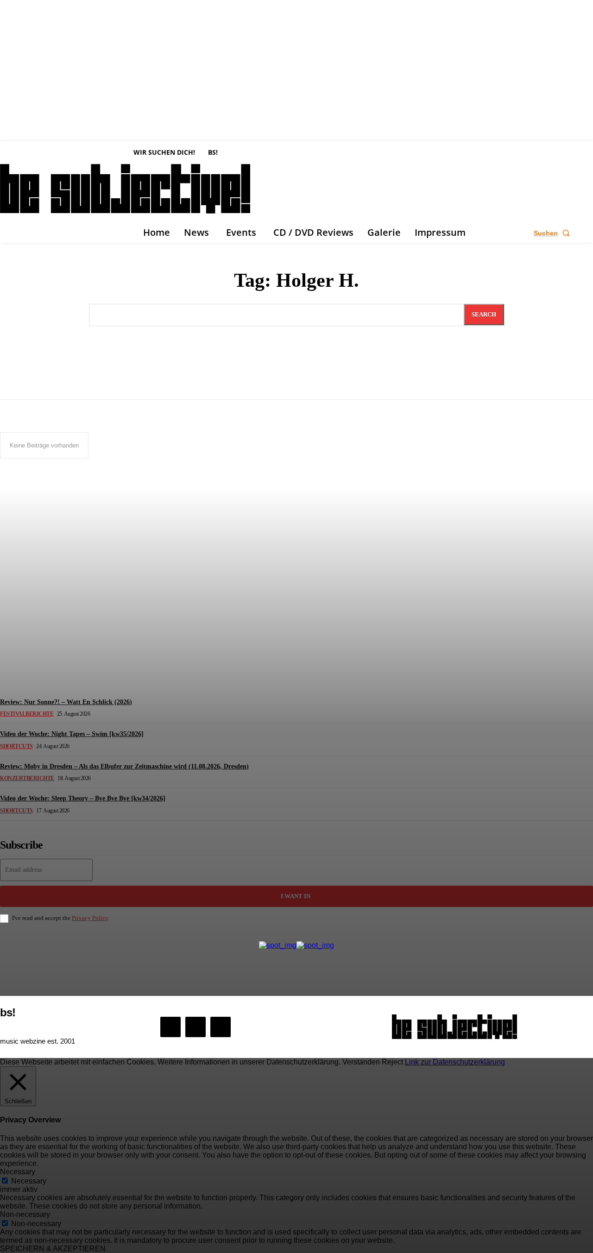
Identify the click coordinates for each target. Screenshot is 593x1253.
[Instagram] (195, 1027)
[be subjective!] (454, 1026)
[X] (220, 1027)
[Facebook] (170, 1027)
